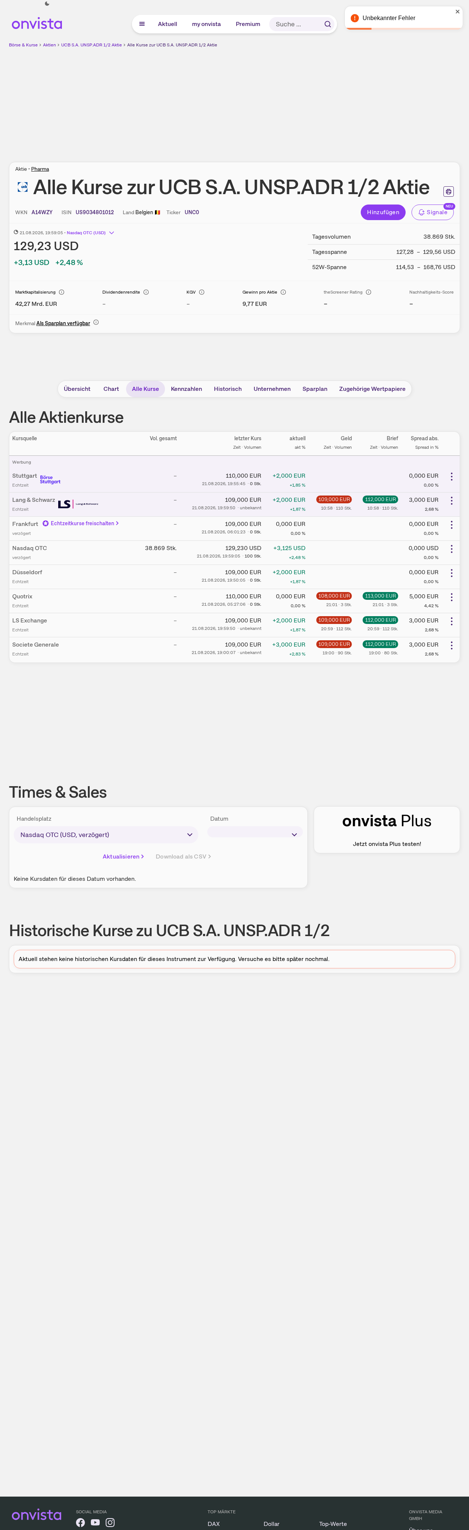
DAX (214, 1524)
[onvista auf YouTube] (95, 1524)
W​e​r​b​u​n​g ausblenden (299, 100)
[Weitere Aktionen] (451, 476)
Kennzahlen (186, 389)
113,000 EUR (380, 595)
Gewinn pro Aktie (259, 292)
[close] (457, 11)
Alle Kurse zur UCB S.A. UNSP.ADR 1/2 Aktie (172, 45)
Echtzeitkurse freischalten (83, 523)
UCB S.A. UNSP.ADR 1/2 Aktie (91, 45)
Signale (437, 212)
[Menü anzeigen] (142, 24)
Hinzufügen (383, 212)
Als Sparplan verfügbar (63, 323)
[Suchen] (327, 24)
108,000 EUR (334, 595)
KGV (191, 292)
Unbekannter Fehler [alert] (389, 18)
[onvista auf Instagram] (110, 1524)
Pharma (40, 169)
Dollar (272, 1524)
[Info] (61, 292)
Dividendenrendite (121, 292)
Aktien (49, 45)
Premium (248, 24)
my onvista (206, 24)
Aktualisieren (121, 856)
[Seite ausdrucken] (448, 191)
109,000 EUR (334, 499)
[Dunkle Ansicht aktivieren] (47, 4)
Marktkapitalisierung (35, 292)
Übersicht (77, 389)
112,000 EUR (380, 499)
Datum (219, 819)
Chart (111, 389)
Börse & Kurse (23, 45)
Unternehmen (272, 389)
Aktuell (168, 24)
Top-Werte (333, 1524)
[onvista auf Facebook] (80, 1524)
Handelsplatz (34, 819)
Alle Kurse (145, 389)
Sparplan (315, 389)
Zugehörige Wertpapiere (372, 389)
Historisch (228, 389)
